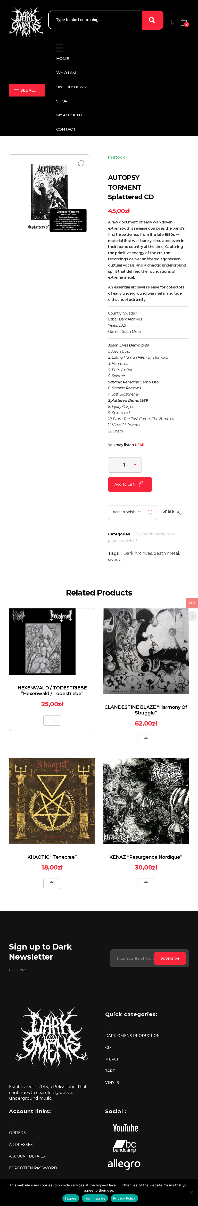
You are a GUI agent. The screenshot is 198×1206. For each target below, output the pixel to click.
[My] (172, 22)
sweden (116, 559)
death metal (166, 553)
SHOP (131, 540)
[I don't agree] (191, 1192)
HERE (139, 445)
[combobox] (95, 20)
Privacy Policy (124, 1198)
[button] (135, 464)
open (81, 164)
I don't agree (94, 1198)
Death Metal (153, 534)
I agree (71, 1198)
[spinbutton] (125, 465)
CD (137, 534)
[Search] (152, 20)
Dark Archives (137, 553)
